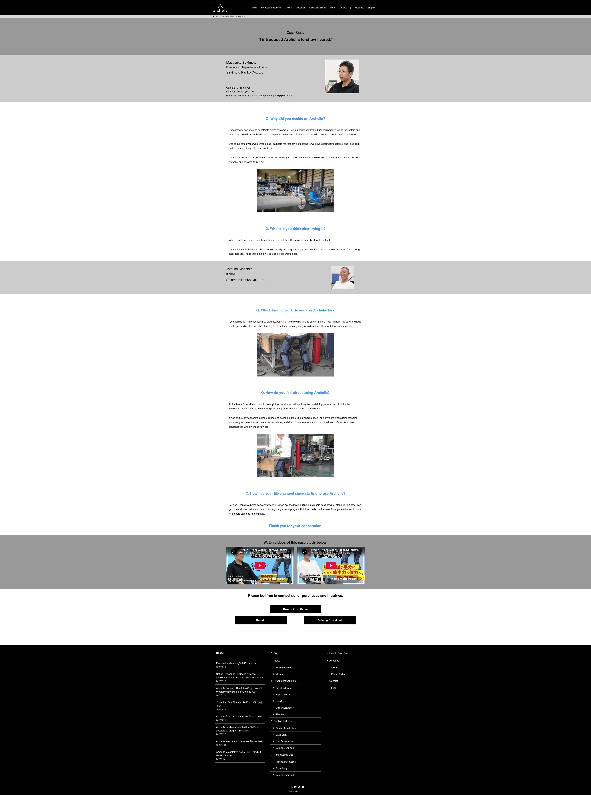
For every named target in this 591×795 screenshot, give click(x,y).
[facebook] (288, 787)
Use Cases (281, 701)
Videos (279, 673)
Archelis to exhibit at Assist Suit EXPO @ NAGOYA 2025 (238, 755)
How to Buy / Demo (339, 653)
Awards (335, 667)
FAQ (333, 687)
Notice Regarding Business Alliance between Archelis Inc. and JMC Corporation (239, 677)
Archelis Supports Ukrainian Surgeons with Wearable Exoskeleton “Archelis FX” (239, 691)
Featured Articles (284, 667)
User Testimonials (284, 741)
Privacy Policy (338, 673)
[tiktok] (299, 787)
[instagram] (295, 787)
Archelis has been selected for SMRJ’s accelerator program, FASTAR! (237, 730)
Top (276, 653)
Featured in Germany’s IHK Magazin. (236, 665)
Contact (333, 681)
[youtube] (303, 787)
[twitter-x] (291, 787)
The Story (280, 714)
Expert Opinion (283, 694)
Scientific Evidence (285, 687)
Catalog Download (285, 747)
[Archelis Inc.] (220, 7)
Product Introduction (285, 681)
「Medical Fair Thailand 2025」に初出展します (239, 705)
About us (334, 660)
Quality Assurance (285, 707)
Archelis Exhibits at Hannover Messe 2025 (239, 718)
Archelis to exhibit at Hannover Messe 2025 (239, 742)
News (277, 660)
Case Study (281, 734)
